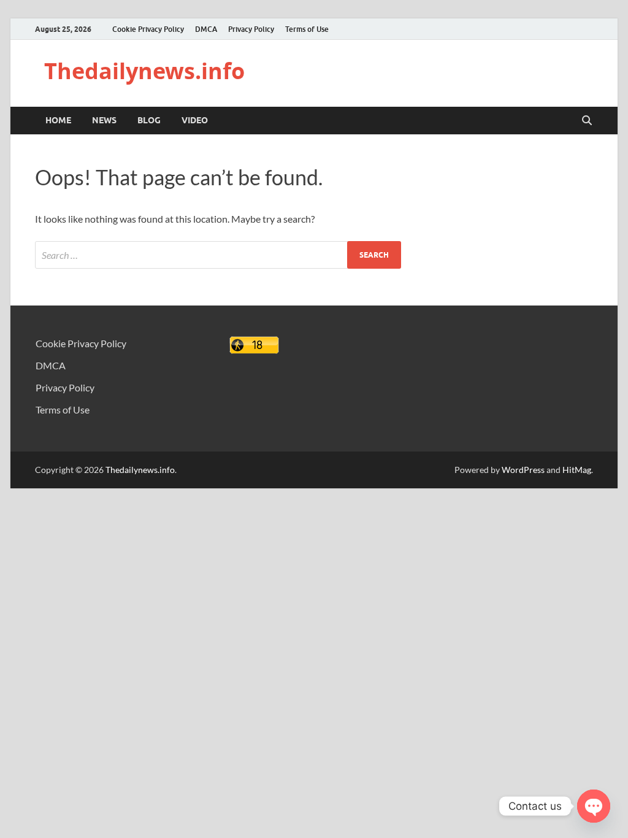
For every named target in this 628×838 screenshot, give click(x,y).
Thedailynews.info (144, 71)
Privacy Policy (251, 29)
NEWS (104, 120)
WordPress (523, 469)
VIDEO (195, 120)
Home (58, 120)
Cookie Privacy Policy (148, 29)
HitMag (576, 469)
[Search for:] (218, 255)
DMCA (206, 29)
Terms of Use (307, 29)
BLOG (149, 120)
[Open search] (587, 121)
